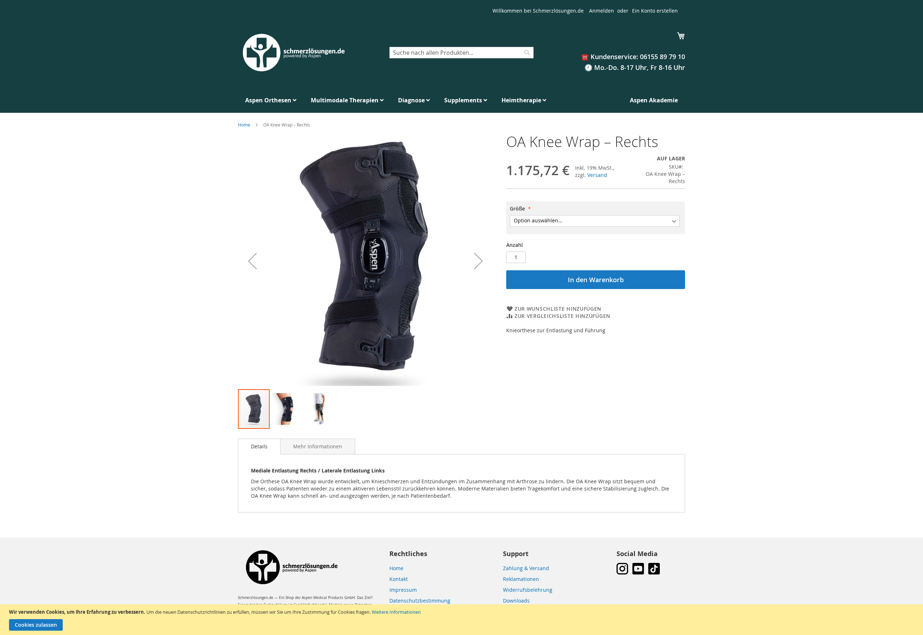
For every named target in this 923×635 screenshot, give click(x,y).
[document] (462, 620)
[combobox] (461, 52)
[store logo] (293, 53)
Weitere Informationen (396, 612)
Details (259, 446)
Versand (597, 175)
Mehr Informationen (317, 446)
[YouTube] (638, 572)
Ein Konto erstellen (655, 10)
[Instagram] (622, 572)
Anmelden (601, 10)
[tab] (259, 446)
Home (244, 125)
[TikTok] (654, 572)
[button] (252, 261)
